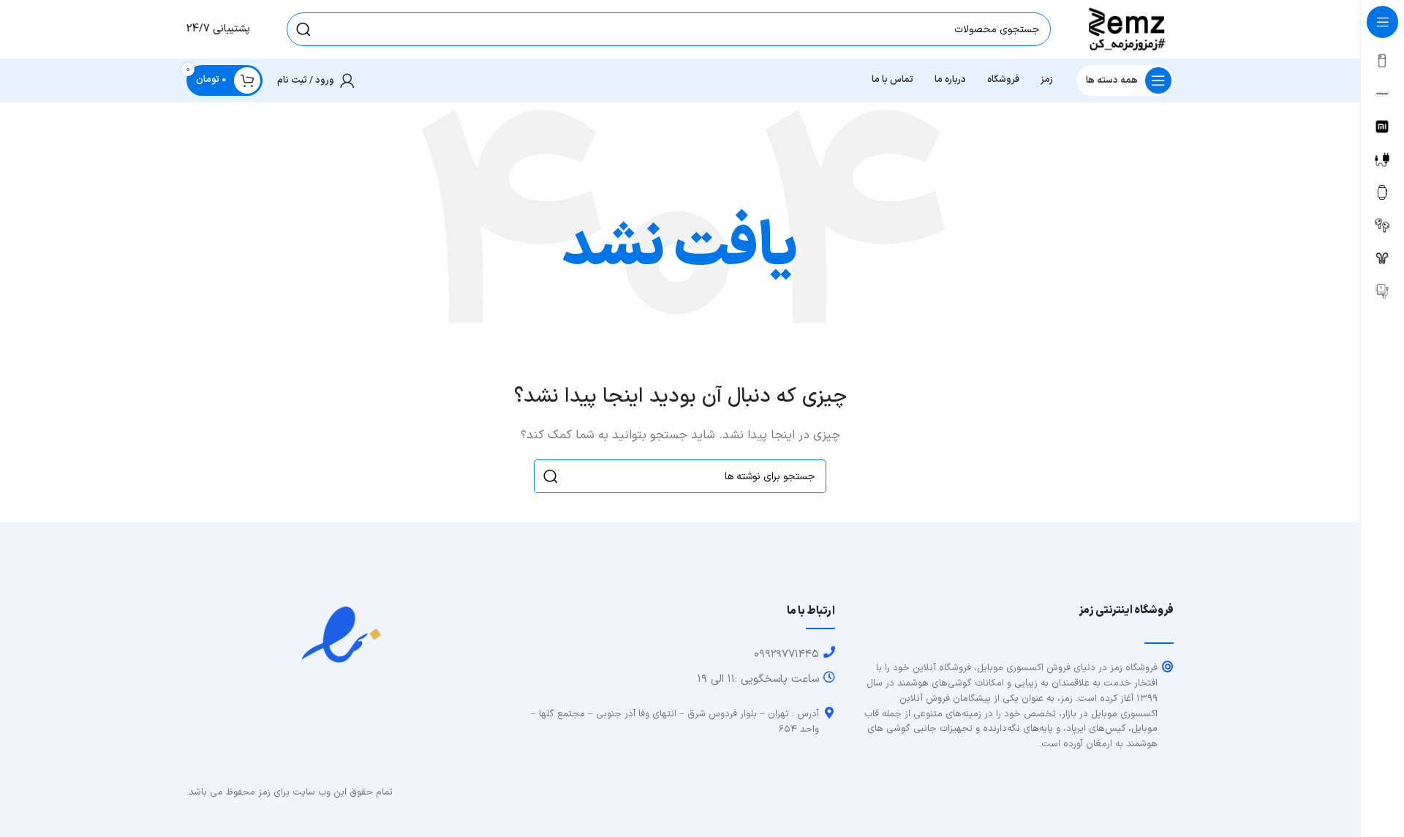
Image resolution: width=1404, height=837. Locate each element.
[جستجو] (303, 29)
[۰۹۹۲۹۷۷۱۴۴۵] (829, 652)
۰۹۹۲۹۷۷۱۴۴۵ (786, 654)
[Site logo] (1127, 28)
